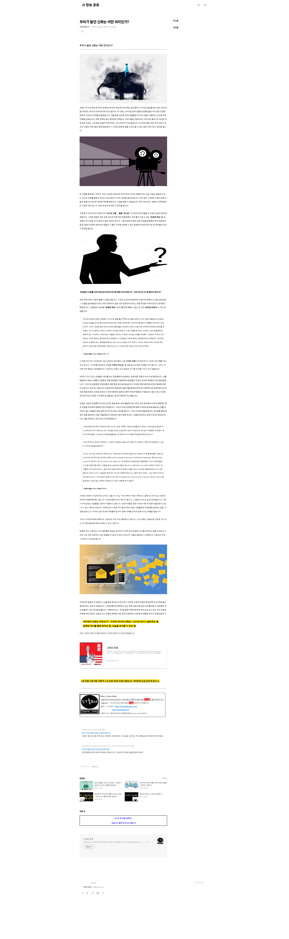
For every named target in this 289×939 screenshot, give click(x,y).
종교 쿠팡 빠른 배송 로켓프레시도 (96, 733)
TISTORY (93, 883)
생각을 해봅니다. (85, 27)
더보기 (164, 778)
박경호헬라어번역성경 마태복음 (95, 749)
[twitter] (87, 893)
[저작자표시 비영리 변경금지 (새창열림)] (95, 766)
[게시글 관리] (89, 766)
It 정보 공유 (90, 4)
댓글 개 (82, 811)
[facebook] (83, 893)
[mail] (103, 893)
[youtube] (97, 893)
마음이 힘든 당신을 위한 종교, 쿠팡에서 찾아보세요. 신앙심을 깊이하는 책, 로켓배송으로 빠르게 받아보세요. (122, 736)
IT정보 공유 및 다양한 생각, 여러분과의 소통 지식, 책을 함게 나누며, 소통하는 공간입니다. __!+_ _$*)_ (116, 842)
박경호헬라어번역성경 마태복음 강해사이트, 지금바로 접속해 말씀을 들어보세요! (112, 752)
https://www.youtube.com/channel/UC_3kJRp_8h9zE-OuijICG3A (106, 746)
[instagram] (92, 893)
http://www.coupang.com (91, 730)
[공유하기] (86, 766)
